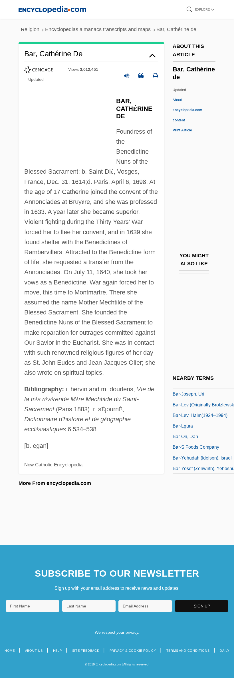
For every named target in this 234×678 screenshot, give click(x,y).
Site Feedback (85, 650)
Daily (224, 650)
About (187, 110)
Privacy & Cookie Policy (133, 650)
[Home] (52, 9)
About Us (34, 650)
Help (57, 650)
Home (10, 650)
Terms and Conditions (188, 650)
